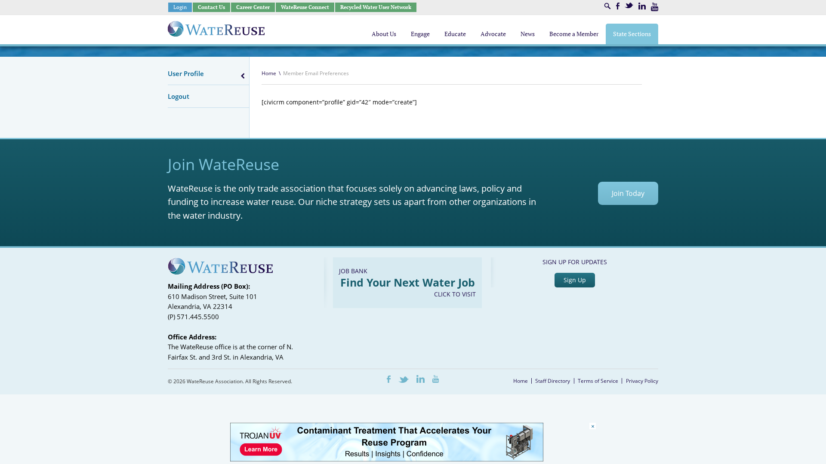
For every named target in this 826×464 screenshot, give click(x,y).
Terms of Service (598, 381)
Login (180, 7)
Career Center (253, 7)
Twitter (629, 5)
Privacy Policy (642, 381)
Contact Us (211, 7)
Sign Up (575, 280)
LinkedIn (642, 6)
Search (607, 6)
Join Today (628, 193)
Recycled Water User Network (375, 7)
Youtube (654, 7)
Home (269, 73)
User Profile (186, 73)
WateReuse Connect (305, 7)
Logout (178, 96)
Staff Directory (552, 381)
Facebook (618, 6)
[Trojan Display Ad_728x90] (386, 459)
